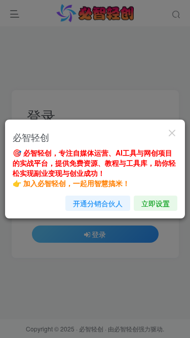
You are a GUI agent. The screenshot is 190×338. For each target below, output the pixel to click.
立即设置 (155, 203)
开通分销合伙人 (98, 203)
